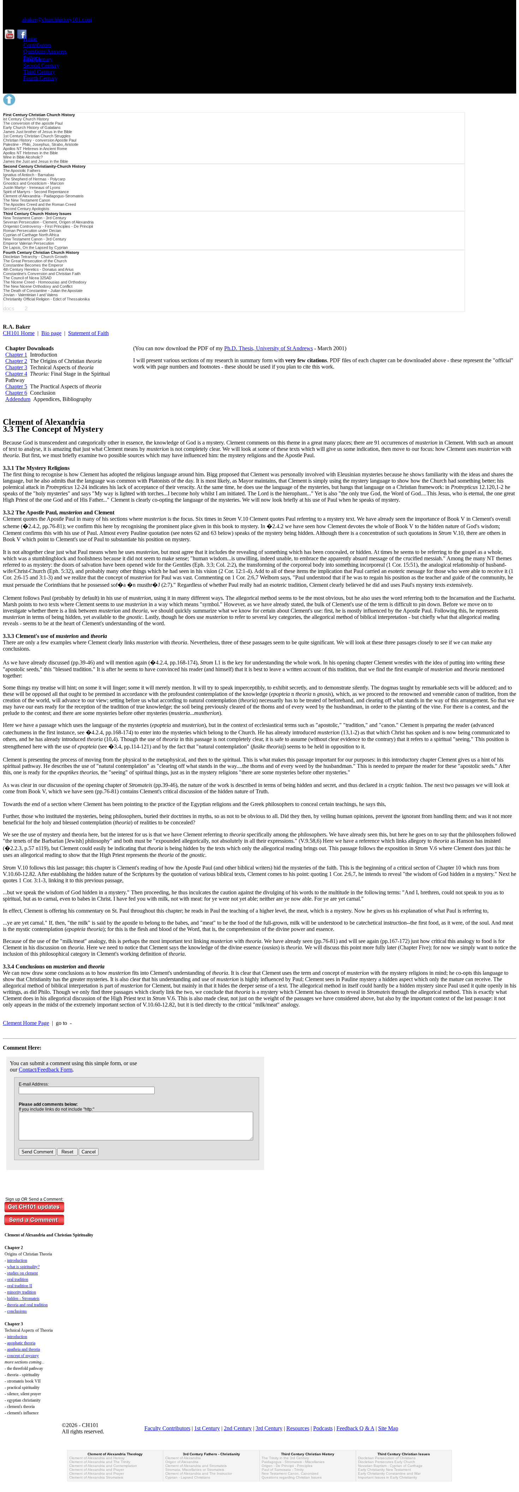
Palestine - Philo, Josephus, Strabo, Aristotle (40, 144)
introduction (17, 1260)
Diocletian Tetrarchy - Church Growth (35, 257)
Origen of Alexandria (181, 1462)
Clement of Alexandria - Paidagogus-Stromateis (43, 196)
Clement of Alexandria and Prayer (96, 1470)
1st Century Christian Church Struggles (37, 136)
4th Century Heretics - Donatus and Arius (38, 269)
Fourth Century (40, 78)
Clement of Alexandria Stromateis (96, 1477)
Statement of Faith (88, 333)
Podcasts (323, 1428)
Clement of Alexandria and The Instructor (198, 1473)
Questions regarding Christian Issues (292, 1477)
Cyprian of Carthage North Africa (31, 235)
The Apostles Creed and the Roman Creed (39, 204)
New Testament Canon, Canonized (290, 1473)
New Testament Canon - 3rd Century (34, 218)
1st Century (207, 1428)
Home (30, 39)
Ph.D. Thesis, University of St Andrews (268, 348)
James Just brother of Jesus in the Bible (37, 132)
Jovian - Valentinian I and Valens (30, 295)
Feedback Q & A (355, 1428)
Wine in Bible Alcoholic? (23, 157)
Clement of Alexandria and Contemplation (103, 1466)
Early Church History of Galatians (32, 127)
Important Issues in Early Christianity (387, 1477)
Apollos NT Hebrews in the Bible (30, 153)
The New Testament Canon (26, 200)
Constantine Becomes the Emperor (33, 265)
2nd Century (238, 1428)
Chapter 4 (16, 374)
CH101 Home (19, 333)
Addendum (17, 399)
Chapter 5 (16, 386)
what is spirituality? (23, 1266)
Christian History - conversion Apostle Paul (39, 140)
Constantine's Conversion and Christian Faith (41, 273)
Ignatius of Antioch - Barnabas (28, 175)
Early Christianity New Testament (384, 1470)
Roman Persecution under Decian (32, 230)
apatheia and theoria (23, 1349)
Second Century (41, 65)
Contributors (37, 45)
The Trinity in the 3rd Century (285, 1458)
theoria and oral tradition (27, 1304)
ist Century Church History (26, 119)
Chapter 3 (16, 367)
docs (8, 308)
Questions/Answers (45, 51)
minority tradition (21, 1292)
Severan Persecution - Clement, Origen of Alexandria (48, 222)
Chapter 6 (16, 393)
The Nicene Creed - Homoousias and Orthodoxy (44, 282)
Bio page (51, 333)
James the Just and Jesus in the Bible (35, 161)
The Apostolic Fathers (22, 170)
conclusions (17, 1311)
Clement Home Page (26, 1023)
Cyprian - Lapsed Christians (187, 1477)
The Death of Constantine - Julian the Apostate (43, 290)
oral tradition (17, 1279)
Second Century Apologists (26, 209)
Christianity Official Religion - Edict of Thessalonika (46, 299)
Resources (297, 1428)
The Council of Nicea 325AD (27, 278)
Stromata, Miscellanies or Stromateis (194, 1470)
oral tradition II (19, 1285)
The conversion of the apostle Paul (32, 123)
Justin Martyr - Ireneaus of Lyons (31, 187)
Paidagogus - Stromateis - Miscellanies (293, 1462)
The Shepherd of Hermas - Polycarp (34, 179)
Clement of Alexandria (183, 1458)
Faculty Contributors (167, 1428)
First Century (38, 59)
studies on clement (22, 1273)
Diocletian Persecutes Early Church (386, 1462)
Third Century (39, 72)
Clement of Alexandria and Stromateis (196, 1466)
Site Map (388, 1428)
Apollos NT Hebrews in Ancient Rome (35, 149)
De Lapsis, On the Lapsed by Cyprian (35, 247)
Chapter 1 (16, 355)
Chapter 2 (16, 361)
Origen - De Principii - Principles (287, 1466)
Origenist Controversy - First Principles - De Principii (48, 226)
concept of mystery (23, 1355)
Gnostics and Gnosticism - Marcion (33, 183)
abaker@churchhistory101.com (57, 20)
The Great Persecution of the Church (35, 261)
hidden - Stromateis (23, 1298)
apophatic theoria (21, 1343)
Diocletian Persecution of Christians (387, 1458)
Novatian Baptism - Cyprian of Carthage (390, 1466)
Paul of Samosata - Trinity (283, 1470)
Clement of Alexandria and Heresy (97, 1458)
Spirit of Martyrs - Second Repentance (36, 192)
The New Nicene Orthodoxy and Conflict (37, 286)
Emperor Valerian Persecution (28, 243)
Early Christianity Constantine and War (389, 1473)
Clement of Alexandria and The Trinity (99, 1462)
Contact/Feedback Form (45, 1070)
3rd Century (269, 1428)
